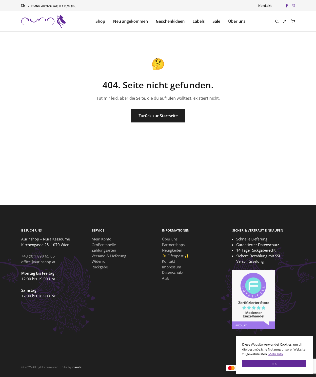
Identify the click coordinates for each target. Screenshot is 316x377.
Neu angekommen (130, 21)
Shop (100, 21)
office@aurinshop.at (38, 261)
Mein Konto (101, 238)
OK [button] (274, 363)
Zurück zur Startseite (158, 115)
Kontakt (265, 5)
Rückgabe (100, 266)
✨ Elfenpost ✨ (175, 255)
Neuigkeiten (172, 250)
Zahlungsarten (104, 250)
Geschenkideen (170, 21)
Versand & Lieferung (109, 255)
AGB (166, 278)
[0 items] (293, 21)
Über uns (236, 21)
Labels (199, 21)
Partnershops (173, 244)
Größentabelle (104, 244)
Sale (216, 21)
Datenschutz (172, 272)
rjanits (76, 367)
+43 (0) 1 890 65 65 (38, 256)
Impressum (171, 266)
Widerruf (99, 261)
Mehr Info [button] (275, 354)
